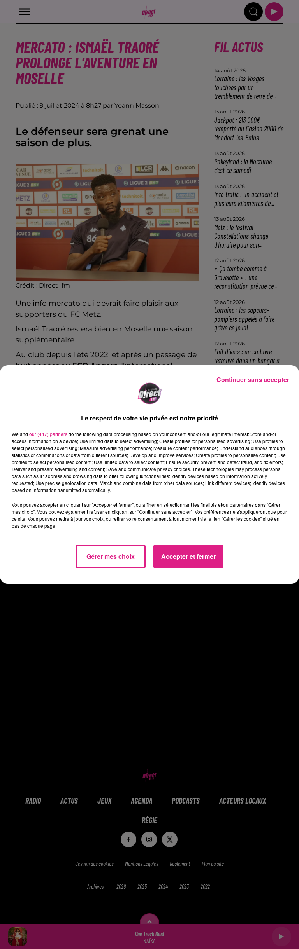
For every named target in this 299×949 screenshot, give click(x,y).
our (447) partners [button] (48, 434)
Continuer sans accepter (252, 379)
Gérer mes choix (110, 556)
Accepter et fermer (188, 556)
